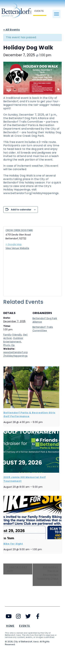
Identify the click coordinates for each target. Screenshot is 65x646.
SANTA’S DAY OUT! (17, 569)
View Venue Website (17, 248)
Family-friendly (12, 334)
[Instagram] (18, 616)
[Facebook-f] (37, 616)
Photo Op (9, 345)
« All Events (11, 30)
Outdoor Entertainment (13, 339)
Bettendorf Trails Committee (42, 328)
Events (24, 626)
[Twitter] (28, 616)
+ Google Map (14, 244)
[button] (56, 14)
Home (10, 626)
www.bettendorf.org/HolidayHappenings (15, 354)
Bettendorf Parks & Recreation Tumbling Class (47, 572)
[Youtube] (8, 616)
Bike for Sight (13, 543)
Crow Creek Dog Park (19, 230)
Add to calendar (21, 209)
